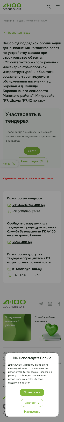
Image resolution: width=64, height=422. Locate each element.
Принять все (32, 392)
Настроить (32, 411)
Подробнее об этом (19, 382)
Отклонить (32, 402)
